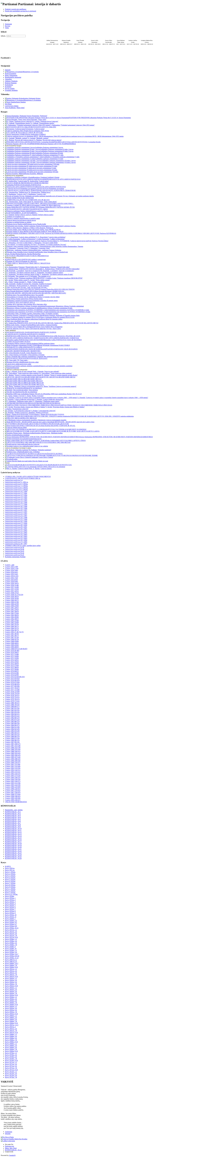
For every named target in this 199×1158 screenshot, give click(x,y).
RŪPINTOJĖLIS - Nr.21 (13, 849)
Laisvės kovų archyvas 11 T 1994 (16, 493)
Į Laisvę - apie (9, 565)
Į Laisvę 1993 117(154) (12, 776)
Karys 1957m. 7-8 (11, 935)
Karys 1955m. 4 (10, 904)
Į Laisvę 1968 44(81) (12, 643)
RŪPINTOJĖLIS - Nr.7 (13, 823)
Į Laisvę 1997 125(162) (12, 790)
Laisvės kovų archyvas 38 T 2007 (16, 544)
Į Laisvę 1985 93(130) (12, 731)
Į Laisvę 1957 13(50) (12, 589)
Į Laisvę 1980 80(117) (12, 706)
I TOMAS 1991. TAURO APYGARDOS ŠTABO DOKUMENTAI (28, 476)
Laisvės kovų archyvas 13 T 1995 (16, 497)
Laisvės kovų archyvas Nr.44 (14, 553)
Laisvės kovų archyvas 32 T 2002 (16, 532)
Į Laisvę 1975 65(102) (12, 678)
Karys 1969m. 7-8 (11, 1049)
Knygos (7, 26)
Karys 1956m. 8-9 (11, 926)
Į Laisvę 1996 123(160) (12, 787)
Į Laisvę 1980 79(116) (12, 705)
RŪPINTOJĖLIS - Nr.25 (13, 856)
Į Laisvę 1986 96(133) (12, 736)
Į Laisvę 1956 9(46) (11, 581)
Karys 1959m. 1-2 (11, 950)
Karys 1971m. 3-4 (11, 1064)
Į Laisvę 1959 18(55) (12, 596)
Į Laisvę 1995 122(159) (12, 785)
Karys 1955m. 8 (10, 911)
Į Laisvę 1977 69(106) (12, 686)
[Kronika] (14, 1139)
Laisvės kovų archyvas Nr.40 (14, 549)
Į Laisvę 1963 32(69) (12, 622)
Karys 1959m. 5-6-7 (11, 954)
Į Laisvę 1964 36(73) (12, 630)
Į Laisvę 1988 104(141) (12, 751)
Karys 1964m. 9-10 (11, 1004)
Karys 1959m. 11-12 (11, 958)
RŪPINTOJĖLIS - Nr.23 (13, 853)
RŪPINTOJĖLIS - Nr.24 (13, 855)
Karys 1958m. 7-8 (11, 945)
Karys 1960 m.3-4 (11, 961)
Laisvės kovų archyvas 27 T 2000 (16, 523)
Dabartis (7, 70)
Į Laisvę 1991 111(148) (12, 764)
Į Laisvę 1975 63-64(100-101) (15, 677)
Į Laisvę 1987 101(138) (12, 746)
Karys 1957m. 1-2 (11, 930)
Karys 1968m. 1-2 (11, 1034)
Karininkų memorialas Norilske (15, 557)
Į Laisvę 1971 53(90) (12, 658)
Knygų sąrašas (10, 88)
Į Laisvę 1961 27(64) (12, 613)
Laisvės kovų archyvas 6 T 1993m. (16, 484)
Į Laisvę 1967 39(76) (12, 634)
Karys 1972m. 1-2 (11, 1072)
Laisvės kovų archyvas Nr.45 (14, 555)
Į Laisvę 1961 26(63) (12, 611)
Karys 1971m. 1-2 (11, 1062)
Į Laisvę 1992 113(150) (12, 768)
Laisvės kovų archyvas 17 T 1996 (16, 504)
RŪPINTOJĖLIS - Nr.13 (13, 834)
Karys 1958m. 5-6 (11, 943)
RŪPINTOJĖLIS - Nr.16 (13, 840)
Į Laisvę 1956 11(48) (12, 585)
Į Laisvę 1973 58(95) (12, 667)
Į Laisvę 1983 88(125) (12, 721)
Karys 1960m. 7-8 (11, 965)
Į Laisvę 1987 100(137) (12, 744)
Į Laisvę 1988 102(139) (12, 748)
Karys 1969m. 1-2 (11, 1044)
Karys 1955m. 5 (10, 905)
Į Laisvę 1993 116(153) (12, 774)
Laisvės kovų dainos (11, 106)
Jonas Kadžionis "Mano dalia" (15, 108)
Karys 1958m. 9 (10, 947)
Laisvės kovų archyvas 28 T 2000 (16, 525)
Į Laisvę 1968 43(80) (12, 641)
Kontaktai (8, 87)
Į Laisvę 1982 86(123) (12, 718)
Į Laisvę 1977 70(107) (12, 688)
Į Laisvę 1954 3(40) (11, 570)
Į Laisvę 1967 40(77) (12, 636)
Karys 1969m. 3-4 (11, 1045)
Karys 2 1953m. (10, 891)
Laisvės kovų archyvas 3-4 (13, 480)
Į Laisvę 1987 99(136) (12, 742)
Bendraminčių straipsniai (13, 77)
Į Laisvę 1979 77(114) (12, 701)
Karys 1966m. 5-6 (11, 1019)
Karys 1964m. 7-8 (11, 1003)
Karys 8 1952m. (10, 885)
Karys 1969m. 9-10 (11, 1051)
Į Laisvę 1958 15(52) (12, 593)
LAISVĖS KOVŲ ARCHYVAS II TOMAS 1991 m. (22, 478)
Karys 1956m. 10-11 (11, 928)
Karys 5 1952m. (10, 879)
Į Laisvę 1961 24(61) (12, 608)
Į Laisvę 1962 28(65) (12, 615)
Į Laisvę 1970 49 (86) (12, 650)
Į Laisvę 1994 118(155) (12, 777)
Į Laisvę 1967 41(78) (12, 637)
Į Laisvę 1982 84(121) (12, 714)
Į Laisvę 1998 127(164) (12, 794)
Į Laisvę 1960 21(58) (12, 602)
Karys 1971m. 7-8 (11, 1068)
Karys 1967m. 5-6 (11, 1029)
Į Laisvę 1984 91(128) (12, 727)
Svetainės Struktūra (11, 90)
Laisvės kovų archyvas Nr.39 (14, 547)
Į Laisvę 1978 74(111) (12, 695)
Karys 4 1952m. (10, 877)
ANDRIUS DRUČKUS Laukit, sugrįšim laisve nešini (23, 545)
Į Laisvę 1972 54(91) (12, 660)
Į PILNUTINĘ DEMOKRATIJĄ (16, 802)
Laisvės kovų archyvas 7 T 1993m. (16, 486)
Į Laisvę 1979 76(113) (12, 699)
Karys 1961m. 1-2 (11, 969)
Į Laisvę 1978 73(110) (12, 693)
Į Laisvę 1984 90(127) (12, 725)
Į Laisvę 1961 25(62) (12, 609)
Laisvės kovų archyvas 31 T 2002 (16, 531)
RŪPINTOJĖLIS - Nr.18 (13, 843)
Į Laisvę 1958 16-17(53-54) (14, 594)
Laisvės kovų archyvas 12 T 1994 (16, 495)
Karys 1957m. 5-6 (11, 933)
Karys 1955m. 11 (10, 917)
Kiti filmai (8, 104)
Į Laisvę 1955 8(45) (11, 580)
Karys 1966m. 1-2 (11, 1016)
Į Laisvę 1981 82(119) (12, 710)
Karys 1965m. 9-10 (11, 1014)
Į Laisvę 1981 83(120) (12, 712)
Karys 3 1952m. (10, 876)
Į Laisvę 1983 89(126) (12, 723)
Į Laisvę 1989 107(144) (12, 757)
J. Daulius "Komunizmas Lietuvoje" (17, 409)
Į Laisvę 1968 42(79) (12, 639)
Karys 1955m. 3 (10, 902)
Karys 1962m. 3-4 (11, 980)
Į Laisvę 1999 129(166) (12, 798)
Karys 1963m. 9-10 (11, 995)
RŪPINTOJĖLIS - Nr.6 (13, 821)
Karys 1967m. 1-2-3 (11, 1025)
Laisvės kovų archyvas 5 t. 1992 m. (16, 482)
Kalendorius (9, 85)
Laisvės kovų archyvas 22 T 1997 (16, 514)
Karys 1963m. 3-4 (11, 989)
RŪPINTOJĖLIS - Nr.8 (13, 825)
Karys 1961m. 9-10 (11, 976)
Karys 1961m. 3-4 (11, 971)
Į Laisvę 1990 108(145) (12, 759)
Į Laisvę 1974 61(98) (12, 673)
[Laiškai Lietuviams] (8, 1141)
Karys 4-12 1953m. (11, 894)
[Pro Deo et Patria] (7, 1137)
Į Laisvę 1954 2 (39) (11, 568)
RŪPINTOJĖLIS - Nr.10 (13, 828)
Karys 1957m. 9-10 (11, 937)
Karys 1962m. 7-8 (11, 984)
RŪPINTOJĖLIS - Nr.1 (13, 812)
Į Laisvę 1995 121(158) (12, 783)
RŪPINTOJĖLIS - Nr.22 (13, 851)
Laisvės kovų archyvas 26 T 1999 (16, 521)
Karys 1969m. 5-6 (11, 1047)
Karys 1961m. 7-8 (11, 975)
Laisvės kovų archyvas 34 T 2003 (16, 536)
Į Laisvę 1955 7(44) (11, 578)
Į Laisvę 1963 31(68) (12, 621)
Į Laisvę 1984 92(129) (12, 729)
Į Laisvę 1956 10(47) (12, 583)
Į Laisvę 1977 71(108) (12, 690)
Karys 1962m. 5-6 (11, 982)
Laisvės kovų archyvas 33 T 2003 (16, 534)
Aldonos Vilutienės (11, 81)
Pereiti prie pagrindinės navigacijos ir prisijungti (20, 11)
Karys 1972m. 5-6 (11, 1075)
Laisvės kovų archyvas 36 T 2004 (16, 540)
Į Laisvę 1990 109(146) (12, 761)
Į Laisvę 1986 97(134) (12, 738)
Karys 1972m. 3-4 (11, 1073)
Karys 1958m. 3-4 (11, 941)
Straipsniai (8, 24)
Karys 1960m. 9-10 (11, 967)
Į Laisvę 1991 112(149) (12, 766)
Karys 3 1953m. (10, 892)
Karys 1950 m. (10, 868)
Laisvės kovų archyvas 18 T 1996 (16, 506)
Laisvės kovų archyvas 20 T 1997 (16, 510)
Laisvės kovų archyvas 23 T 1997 (16, 516)
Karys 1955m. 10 (10, 915)
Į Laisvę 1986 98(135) (12, 740)
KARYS (8, 866)
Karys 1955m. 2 (10, 900)
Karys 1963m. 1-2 (11, 988)
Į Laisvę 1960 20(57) (12, 600)
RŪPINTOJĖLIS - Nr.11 (13, 830)
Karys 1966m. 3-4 (11, 1017)
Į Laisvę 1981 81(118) (12, 708)
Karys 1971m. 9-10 (11, 1070)
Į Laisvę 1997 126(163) (12, 792)
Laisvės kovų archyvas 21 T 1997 (16, 512)
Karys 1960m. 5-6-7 (11, 963)
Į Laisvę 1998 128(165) (12, 796)
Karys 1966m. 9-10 (11, 1023)
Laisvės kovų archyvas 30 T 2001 (16, 529)
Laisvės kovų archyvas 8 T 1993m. (16, 488)
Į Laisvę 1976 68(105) (12, 684)
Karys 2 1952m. (10, 874)
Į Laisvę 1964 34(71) (12, 626)
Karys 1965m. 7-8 (11, 1012)
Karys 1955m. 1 (10, 898)
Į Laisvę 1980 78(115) (12, 703)
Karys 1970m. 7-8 (11, 1058)
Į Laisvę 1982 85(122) (12, 716)
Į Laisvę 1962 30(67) (12, 619)
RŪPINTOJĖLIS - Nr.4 (13, 817)
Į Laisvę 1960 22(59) (12, 604)
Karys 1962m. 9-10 (11, 986)
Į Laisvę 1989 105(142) (12, 753)
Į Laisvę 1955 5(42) (11, 574)
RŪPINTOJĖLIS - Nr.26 (13, 858)
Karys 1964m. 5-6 (11, 1001)
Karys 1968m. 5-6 (11, 1038)
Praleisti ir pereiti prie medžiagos (15, 9)
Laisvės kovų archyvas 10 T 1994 (16, 491)
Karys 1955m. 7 (10, 909)
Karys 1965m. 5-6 (11, 1010)
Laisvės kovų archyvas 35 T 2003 (16, 538)
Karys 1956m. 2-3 (11, 920)
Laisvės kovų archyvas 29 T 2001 (16, 527)
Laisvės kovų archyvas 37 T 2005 (16, 542)
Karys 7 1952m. (10, 883)
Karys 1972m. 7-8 (11, 1077)
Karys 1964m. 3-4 (11, 999)
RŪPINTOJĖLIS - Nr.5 (13, 819)
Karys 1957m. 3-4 (11, 932)
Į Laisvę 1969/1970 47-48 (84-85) (16, 649)
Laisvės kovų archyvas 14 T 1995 (16, 499)
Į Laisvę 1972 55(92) (12, 662)
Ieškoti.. (3, 36)
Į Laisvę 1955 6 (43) (11, 576)
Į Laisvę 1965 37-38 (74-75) (14, 632)
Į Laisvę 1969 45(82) (12, 645)
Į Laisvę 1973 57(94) (12, 665)
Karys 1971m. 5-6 (11, 1066)
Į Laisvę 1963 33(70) (12, 624)
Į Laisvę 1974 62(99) (12, 675)
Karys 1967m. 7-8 (11, 1030)
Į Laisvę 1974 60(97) (12, 671)
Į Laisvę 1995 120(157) (12, 781)
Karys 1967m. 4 (10, 1027)
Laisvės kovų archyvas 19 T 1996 (16, 508)
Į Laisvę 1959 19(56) (12, 598)
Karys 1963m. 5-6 (11, 991)
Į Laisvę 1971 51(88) (12, 654)
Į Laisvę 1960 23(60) (12, 606)
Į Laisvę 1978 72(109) (12, 692)
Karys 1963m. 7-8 (11, 993)
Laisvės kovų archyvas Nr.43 (14, 551)
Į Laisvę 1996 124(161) (12, 789)
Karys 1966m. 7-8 (11, 1021)
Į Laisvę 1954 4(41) (11, 572)
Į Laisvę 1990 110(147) (12, 762)
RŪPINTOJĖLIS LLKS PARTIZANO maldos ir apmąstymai (25, 259)
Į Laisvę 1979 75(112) (12, 697)
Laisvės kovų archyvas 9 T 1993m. (16, 489)
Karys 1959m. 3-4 (11, 952)
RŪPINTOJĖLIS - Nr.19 (13, 845)
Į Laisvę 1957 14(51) (12, 591)
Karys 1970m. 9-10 (11, 1060)
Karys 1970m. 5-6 (11, 1057)
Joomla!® (12, 1155)
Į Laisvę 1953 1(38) (11, 566)
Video (7, 28)
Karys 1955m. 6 (10, 907)
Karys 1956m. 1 (10, 919)
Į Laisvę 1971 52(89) (12, 656)
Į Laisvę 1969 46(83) (12, 647)
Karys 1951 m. (10, 870)
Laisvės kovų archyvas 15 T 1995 (16, 501)
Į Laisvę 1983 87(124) (12, 720)
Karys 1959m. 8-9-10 (12, 956)
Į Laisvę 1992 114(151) (12, 770)
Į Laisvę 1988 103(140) (12, 749)
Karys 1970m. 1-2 (11, 1053)
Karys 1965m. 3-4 (11, 1008)
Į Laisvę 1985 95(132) (12, 734)
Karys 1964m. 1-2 (11, 997)
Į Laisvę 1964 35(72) (12, 628)
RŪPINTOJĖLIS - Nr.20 (13, 847)
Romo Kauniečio (10, 73)
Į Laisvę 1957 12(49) (12, 587)
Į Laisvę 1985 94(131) (12, 733)
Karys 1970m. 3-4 (11, 1055)
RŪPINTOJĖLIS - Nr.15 (13, 838)
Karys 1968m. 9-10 (11, 1042)
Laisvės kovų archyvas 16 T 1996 (16, 503)
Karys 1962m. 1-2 (11, 978)
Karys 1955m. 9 (10, 913)
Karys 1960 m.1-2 (11, 960)
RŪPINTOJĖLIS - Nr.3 (13, 815)
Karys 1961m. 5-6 (11, 973)
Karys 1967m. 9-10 (11, 1032)
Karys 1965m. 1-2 (11, 1006)
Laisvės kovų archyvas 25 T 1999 (16, 519)
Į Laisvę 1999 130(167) (12, 800)
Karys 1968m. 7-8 (11, 1040)
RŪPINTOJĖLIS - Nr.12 (13, 832)
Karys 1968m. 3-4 (11, 1036)
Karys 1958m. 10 (10, 948)
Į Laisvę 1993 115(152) (12, 772)
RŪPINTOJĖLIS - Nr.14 (13, 836)
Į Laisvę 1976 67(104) (12, 682)
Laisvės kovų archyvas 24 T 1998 (16, 517)
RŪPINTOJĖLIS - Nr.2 (13, 813)
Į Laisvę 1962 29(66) (12, 617)
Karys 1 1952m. (10, 872)
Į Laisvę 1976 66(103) (12, 680)
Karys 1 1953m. (10, 889)
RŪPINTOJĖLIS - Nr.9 (13, 827)
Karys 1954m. (9, 896)
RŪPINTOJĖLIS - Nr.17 (13, 841)
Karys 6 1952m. (10, 881)
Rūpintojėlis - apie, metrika (14, 810)
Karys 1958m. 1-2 (11, 939)
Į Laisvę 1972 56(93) (12, 664)
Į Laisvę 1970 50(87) (12, 652)
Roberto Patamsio (11, 83)
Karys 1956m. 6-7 (11, 924)
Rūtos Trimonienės (11, 75)
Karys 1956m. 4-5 (11, 922)
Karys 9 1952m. (10, 887)
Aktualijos (8, 79)
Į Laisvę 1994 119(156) (12, 779)
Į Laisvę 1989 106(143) (12, 755)
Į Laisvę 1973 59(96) (12, 669)
